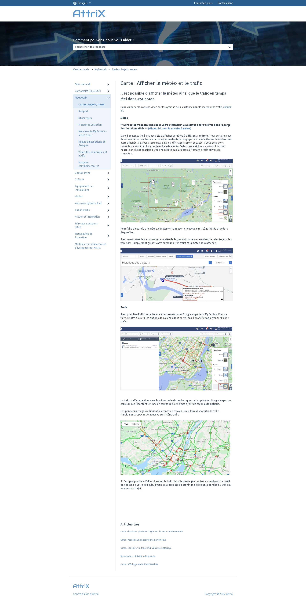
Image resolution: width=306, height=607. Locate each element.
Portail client (225, 3)
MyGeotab (100, 69)
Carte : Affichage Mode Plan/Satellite (139, 564)
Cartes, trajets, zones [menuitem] (91, 104)
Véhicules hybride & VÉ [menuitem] (88, 203)
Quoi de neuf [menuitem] (82, 84)
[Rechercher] (230, 47)
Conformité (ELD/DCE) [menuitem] (88, 90)
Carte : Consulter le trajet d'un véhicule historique (145, 548)
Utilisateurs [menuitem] (85, 118)
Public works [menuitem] (82, 210)
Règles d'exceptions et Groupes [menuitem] (91, 143)
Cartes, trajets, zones (124, 69)
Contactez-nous (203, 3)
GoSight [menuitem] (79, 179)
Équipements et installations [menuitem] (84, 188)
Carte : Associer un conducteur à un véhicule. (143, 540)
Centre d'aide (81, 69)
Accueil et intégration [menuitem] (87, 216)
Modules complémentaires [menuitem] (88, 164)
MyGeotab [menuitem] (81, 97)
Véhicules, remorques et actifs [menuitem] (92, 154)
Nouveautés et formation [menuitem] (83, 235)
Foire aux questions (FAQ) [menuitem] (86, 225)
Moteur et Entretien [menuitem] (90, 124)
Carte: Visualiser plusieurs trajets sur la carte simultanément (151, 531)
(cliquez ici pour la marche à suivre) (169, 128)
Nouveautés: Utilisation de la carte (137, 556)
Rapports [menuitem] (83, 111)
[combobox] (150, 47)
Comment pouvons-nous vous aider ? (103, 40)
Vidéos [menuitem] (79, 196)
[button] (108, 84)
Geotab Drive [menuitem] (82, 172)
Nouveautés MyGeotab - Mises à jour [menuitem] (92, 133)
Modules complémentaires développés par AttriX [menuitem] (90, 246)
